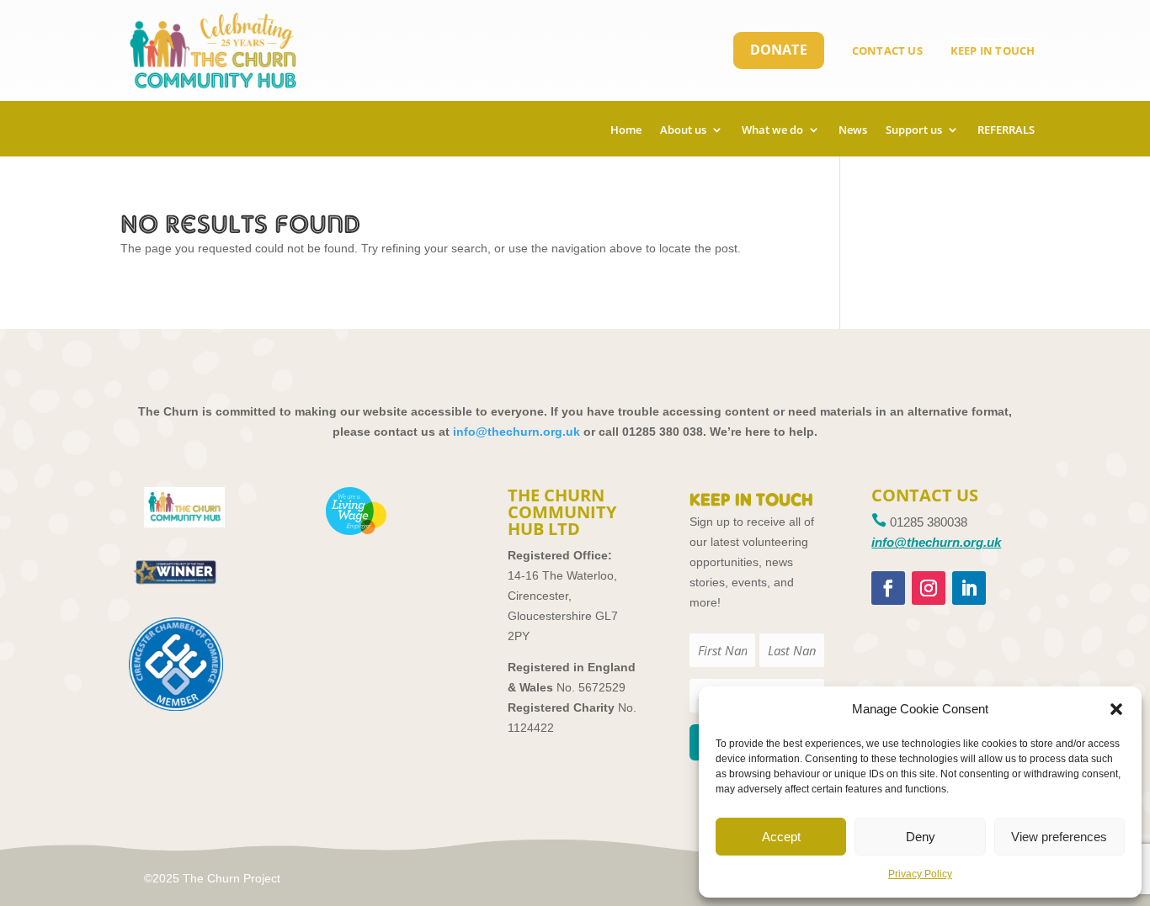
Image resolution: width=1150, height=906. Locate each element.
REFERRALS (1006, 130)
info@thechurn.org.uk (516, 431)
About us (683, 130)
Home (626, 130)
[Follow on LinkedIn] (969, 588)
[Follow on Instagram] (928, 588)
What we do (772, 130)
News (853, 130)
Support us (914, 130)
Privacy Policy (920, 874)
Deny (920, 836)
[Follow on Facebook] (888, 588)
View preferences (1059, 836)
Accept (781, 836)
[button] (1116, 709)
